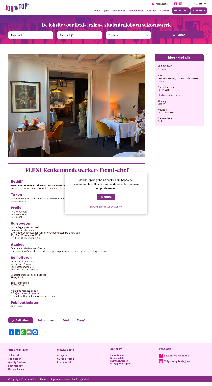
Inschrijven (119, 10)
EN (200, 3)
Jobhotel (13, 355)
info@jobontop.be (120, 363)
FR (205, 3)
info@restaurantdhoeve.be (171, 95)
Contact (151, 10)
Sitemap (43, 379)
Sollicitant (181, 10)
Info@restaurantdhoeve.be (25, 293)
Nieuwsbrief (136, 10)
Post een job (64, 362)
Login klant (83, 379)
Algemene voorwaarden (63, 379)
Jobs (106, 10)
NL (195, 3)
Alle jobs (62, 355)
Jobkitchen (14, 358)
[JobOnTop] (17, 7)
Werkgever (198, 10)
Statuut (164, 10)
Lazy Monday (15, 365)
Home (97, 10)
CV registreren (65, 358)
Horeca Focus (16, 369)
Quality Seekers (17, 362)
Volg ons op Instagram (177, 361)
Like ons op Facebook (176, 355)
